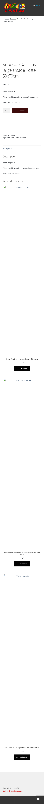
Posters (13, 19)
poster (17, 138)
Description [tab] (7, 149)
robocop (23, 138)
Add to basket (19, 111)
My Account (7, 800)
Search (22, 800)
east (12, 138)
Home (7, 19)
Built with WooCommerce (13, 791)
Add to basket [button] (22, 368)
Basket (33, 798)
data (8, 138)
